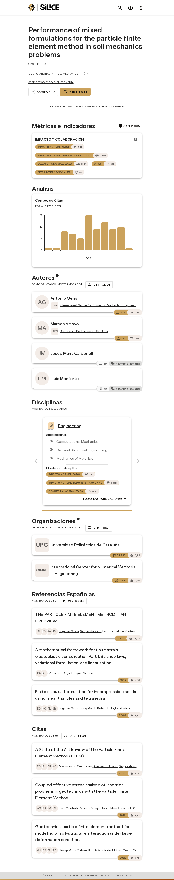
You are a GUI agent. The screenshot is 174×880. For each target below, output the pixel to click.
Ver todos (99, 284)
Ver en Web (75, 91)
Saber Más (129, 125)
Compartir (43, 92)
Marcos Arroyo (100, 106)
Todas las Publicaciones (105, 499)
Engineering (69, 425)
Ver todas (98, 528)
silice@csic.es (124, 875)
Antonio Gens (116, 106)
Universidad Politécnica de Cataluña (85, 544)
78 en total (55, 206)
